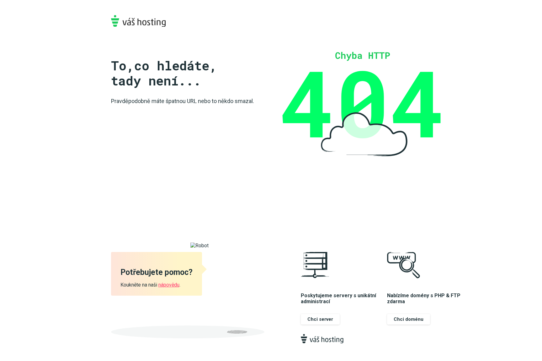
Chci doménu (408, 319)
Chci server (320, 319)
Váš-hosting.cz (138, 21)
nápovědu (168, 285)
